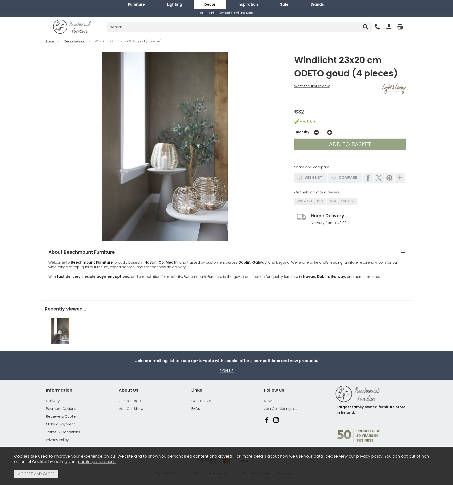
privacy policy (369, 456)
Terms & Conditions (63, 431)
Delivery (53, 400)
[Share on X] (379, 178)
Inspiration (248, 4)
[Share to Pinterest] (389, 178)
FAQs (195, 408)
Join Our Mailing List (280, 408)
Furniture (136, 4)
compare (348, 177)
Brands (317, 4)
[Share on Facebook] (368, 178)
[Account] (389, 26)
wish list (313, 177)
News (268, 400)
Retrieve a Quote (61, 416)
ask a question (310, 201)
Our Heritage (130, 400)
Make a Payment (60, 424)
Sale (284, 4)
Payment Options (61, 408)
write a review (342, 201)
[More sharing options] (400, 178)
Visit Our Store (131, 408)
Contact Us (201, 400)
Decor (209, 4)
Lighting (174, 4)
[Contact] (377, 26)
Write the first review (312, 85)
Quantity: (302, 132)
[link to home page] (72, 27)
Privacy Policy (57, 439)
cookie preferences (97, 461)
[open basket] (400, 26)
